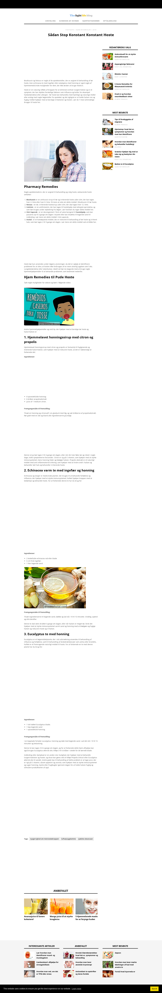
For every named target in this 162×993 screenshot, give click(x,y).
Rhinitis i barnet (121, 74)
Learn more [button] (76, 989)
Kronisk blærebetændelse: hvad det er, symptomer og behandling (87, 955)
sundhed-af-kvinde (69, 21)
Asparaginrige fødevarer (124, 64)
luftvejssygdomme (68, 839)
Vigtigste (70, 30)
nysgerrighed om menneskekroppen (44, 839)
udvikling (50, 21)
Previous (20, 904)
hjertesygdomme (91, 21)
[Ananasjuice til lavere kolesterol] (36, 906)
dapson (118, 953)
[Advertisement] (61, 55)
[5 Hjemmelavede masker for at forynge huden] (87, 906)
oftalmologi (110, 21)
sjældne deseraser (85, 839)
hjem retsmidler (83, 30)
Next (101, 904)
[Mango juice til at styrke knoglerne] (62, 906)
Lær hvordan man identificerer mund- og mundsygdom (45, 955)
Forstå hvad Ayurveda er (125, 971)
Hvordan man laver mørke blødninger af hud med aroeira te (126, 964)
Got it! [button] (154, 989)
